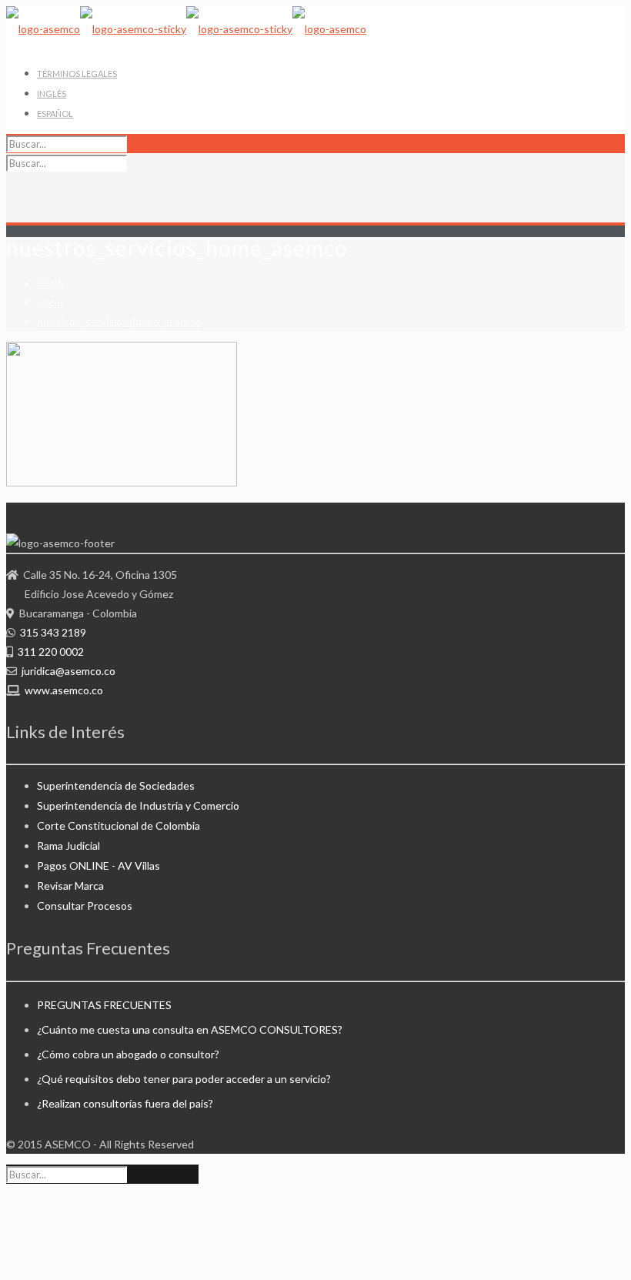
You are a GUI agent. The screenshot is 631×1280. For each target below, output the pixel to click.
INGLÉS (51, 94)
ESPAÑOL (55, 114)
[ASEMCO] (186, 29)
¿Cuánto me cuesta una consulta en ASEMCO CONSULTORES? (189, 1029)
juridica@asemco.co (68, 670)
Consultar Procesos (84, 905)
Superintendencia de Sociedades (116, 785)
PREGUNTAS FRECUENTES (104, 1004)
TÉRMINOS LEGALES (77, 74)
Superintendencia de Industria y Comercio (138, 805)
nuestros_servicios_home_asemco (119, 321)
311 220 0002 (51, 651)
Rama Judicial (68, 845)
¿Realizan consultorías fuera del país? (125, 1103)
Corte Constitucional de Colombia (118, 825)
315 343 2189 (53, 632)
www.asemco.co (64, 690)
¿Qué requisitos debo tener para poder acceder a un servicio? (184, 1078)
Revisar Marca (70, 885)
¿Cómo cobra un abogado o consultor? (128, 1054)
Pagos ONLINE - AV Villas (98, 865)
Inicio (50, 282)
